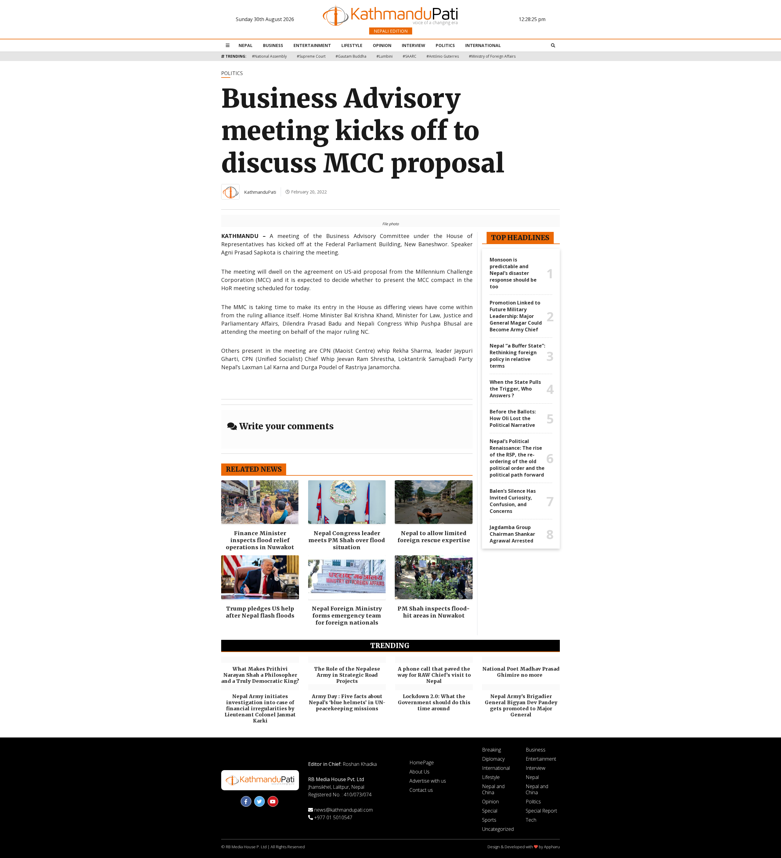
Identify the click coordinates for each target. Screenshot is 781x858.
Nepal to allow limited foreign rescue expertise (434, 537)
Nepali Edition (391, 31)
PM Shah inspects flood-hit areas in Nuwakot (434, 612)
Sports (489, 820)
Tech (531, 820)
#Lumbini (384, 56)
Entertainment (312, 45)
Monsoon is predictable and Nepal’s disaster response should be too (513, 273)
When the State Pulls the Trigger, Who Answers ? (515, 389)
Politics (445, 45)
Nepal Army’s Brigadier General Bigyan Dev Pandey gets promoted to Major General (521, 705)
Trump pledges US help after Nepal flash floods (260, 612)
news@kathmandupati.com (343, 809)
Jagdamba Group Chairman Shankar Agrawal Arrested (512, 534)
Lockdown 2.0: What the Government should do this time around (434, 702)
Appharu (552, 846)
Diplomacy (493, 758)
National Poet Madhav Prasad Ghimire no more (521, 672)
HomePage (421, 762)
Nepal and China (493, 789)
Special (489, 810)
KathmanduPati (260, 192)
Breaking (491, 749)
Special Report (541, 810)
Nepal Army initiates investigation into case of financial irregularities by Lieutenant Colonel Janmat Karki (260, 708)
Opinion (382, 45)
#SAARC (409, 56)
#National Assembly (269, 56)
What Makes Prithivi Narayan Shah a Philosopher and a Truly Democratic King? (260, 675)
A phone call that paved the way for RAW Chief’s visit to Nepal (434, 675)
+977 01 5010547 (333, 817)
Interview (413, 45)
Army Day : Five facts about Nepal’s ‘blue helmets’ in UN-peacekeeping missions (347, 702)
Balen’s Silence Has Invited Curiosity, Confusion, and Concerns (513, 501)
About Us (419, 771)
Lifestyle (351, 45)
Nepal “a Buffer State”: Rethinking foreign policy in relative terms (517, 355)
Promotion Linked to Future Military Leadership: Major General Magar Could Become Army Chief (516, 316)
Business (273, 45)
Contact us (421, 790)
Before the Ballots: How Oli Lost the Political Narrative (513, 418)
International (483, 45)
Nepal (246, 45)
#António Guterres (442, 56)
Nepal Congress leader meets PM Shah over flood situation (346, 540)
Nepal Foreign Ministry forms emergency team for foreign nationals (347, 615)
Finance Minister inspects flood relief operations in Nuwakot (260, 540)
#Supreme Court (311, 56)
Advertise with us (427, 780)
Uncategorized (498, 829)
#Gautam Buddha (351, 56)
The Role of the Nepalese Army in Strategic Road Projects (347, 675)
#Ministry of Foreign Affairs (492, 56)
